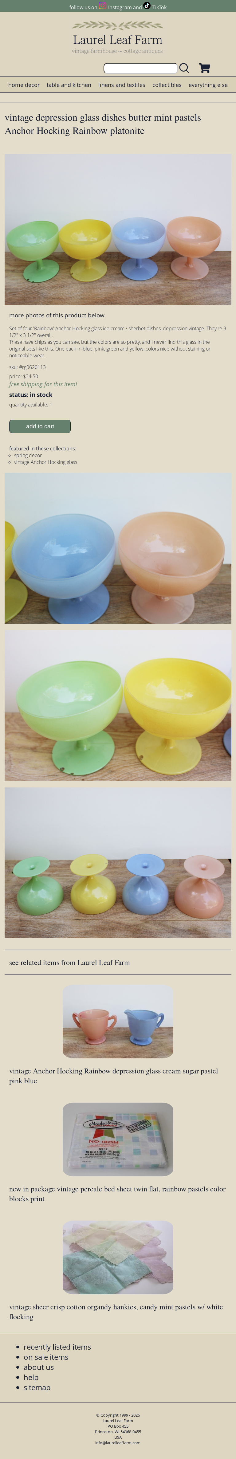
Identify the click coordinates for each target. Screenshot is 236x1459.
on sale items (46, 1357)
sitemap (37, 1387)
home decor (24, 84)
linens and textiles (121, 84)
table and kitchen (69, 84)
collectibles (167, 84)
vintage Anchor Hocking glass (45, 462)
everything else (208, 84)
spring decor (28, 455)
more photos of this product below (56, 315)
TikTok (159, 7)
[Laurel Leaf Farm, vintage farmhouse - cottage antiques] (118, 37)
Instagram (120, 7)
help (31, 1377)
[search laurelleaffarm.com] (185, 68)
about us (39, 1367)
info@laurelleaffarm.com (117, 1442)
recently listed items (57, 1347)
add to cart (40, 426)
